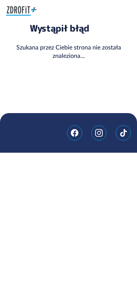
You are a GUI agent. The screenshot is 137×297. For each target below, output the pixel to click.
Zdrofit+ (21, 11)
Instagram (99, 133)
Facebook (74, 133)
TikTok (123, 133)
